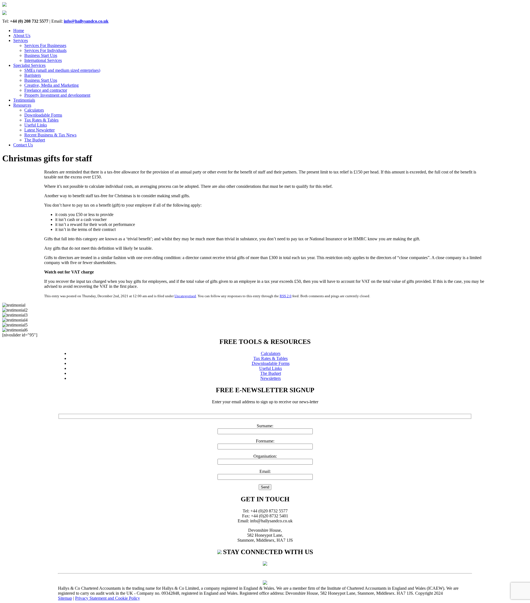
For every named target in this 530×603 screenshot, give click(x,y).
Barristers (32, 75)
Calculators (34, 110)
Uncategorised (185, 296)
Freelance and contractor (45, 90)
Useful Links (35, 125)
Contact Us (23, 145)
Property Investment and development (57, 95)
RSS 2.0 (286, 296)
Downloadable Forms (43, 115)
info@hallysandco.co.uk (86, 21)
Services (20, 40)
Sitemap (65, 598)
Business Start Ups (40, 55)
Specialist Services (29, 65)
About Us (21, 35)
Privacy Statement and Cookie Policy (107, 598)
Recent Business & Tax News (50, 135)
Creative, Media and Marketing (51, 85)
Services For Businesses (45, 45)
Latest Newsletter (39, 130)
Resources (22, 105)
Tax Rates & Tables (41, 120)
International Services (43, 60)
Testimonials (24, 100)
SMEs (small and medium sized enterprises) (62, 70)
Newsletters (270, 378)
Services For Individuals (45, 50)
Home (18, 30)
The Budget (34, 140)
